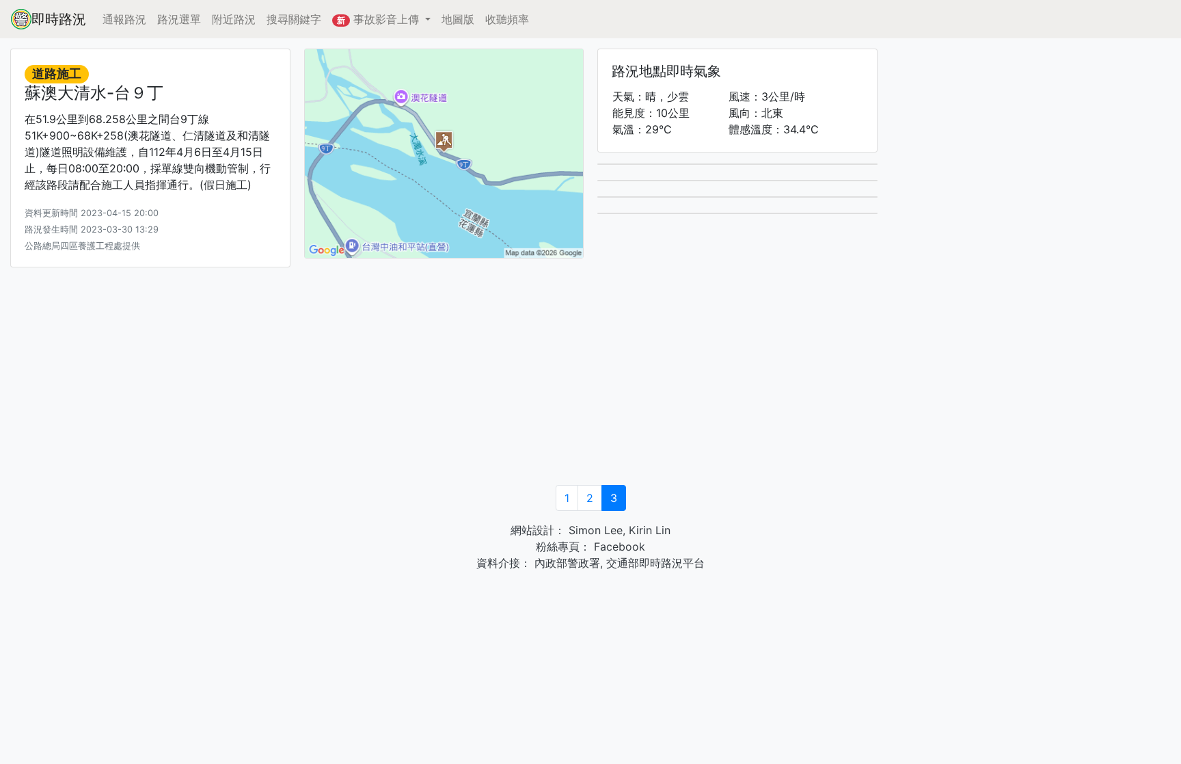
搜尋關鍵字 (294, 19)
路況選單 (179, 19)
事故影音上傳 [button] (379, 19)
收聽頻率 (507, 19)
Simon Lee (594, 530)
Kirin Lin (649, 530)
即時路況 (58, 19)
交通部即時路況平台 (655, 563)
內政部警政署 (565, 563)
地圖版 (458, 19)
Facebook (617, 546)
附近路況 (234, 19)
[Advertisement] (590, 378)
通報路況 (124, 19)
